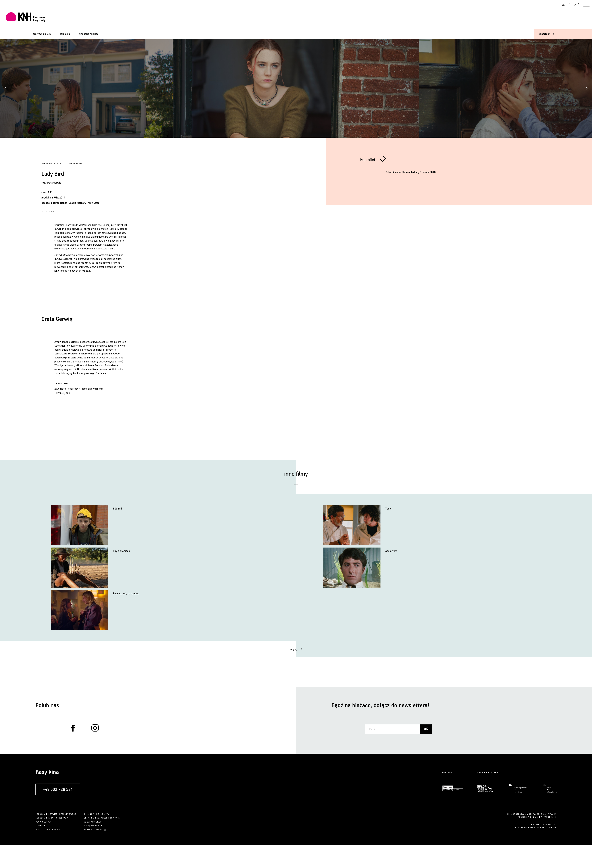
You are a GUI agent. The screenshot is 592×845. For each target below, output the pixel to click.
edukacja (65, 34)
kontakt (40, 826)
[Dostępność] (562, 5)
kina (50, 818)
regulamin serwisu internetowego (55, 814)
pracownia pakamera (527, 828)
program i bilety (42, 34)
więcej (293, 649)
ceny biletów (43, 822)
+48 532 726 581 (58, 789)
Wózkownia (75, 164)
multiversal (549, 828)
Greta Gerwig (53, 182)
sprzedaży (62, 818)
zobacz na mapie (93, 830)
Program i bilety (51, 164)
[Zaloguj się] (570, 5)
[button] (586, 88)
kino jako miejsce (89, 34)
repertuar (544, 34)
